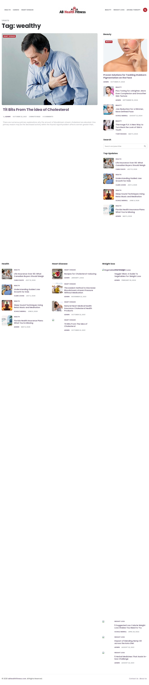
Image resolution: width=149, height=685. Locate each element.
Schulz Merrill (122, 116)
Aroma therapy (133, 10)
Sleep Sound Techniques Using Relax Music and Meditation (130, 195)
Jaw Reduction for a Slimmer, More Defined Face (130, 110)
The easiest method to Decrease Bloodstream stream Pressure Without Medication (79, 290)
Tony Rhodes (121, 134)
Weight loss (118, 10)
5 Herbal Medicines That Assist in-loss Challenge (130, 657)
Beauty (108, 10)
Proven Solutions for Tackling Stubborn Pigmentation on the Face (124, 76)
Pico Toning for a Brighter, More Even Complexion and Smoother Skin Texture (131, 93)
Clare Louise (121, 185)
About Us (143, 678)
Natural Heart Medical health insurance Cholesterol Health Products (78, 308)
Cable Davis (120, 169)
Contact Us (133, 678)
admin (7, 116)
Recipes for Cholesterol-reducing (80, 273)
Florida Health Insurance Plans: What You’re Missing (130, 210)
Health (7, 10)
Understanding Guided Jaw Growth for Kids (129, 179)
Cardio (16, 10)
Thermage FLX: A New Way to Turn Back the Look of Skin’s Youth (129, 127)
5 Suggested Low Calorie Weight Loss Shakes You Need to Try (129, 626)
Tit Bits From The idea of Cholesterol (36, 109)
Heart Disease (27, 10)
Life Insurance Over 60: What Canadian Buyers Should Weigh (130, 164)
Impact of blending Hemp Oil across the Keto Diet (128, 642)
